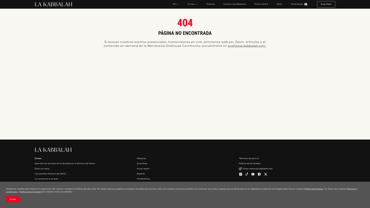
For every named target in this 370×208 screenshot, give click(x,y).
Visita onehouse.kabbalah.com (258, 169)
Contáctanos (143, 179)
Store (279, 4)
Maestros (141, 158)
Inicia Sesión (297, 4)
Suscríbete (326, 4)
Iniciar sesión (143, 169)
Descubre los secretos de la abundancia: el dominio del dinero (65, 163)
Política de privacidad (249, 163)
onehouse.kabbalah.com (246, 46)
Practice (211, 4)
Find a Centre (261, 4)
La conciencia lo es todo (46, 179)
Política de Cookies (313, 189)
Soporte (141, 174)
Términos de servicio (249, 158)
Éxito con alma (42, 169)
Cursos (191, 4)
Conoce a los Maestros (234, 4)
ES (174, 4)
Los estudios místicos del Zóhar (50, 174)
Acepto (13, 199)
